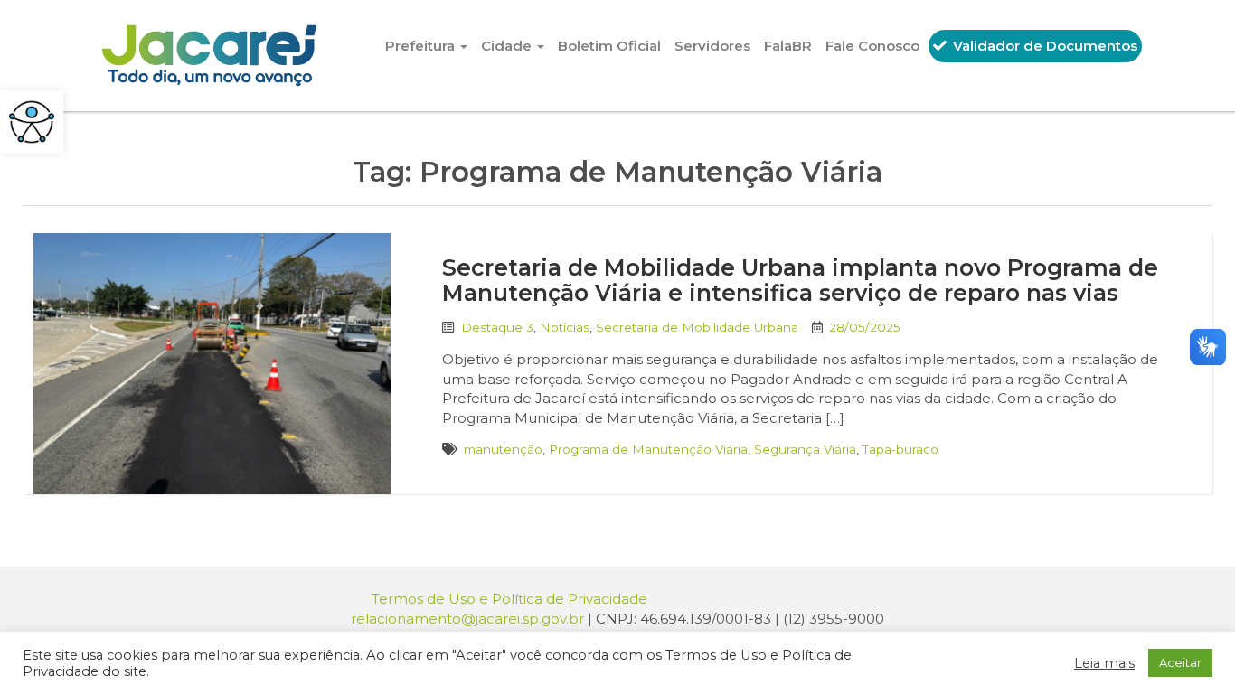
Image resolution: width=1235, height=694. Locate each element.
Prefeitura (421, 45)
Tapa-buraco (900, 449)
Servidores (712, 45)
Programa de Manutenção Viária (648, 449)
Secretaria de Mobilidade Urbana (697, 327)
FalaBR (788, 45)
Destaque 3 (497, 327)
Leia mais (1104, 663)
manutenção (503, 449)
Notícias (564, 327)
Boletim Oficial (609, 45)
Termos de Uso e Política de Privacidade (509, 598)
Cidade (508, 45)
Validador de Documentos (1043, 45)
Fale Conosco (872, 45)
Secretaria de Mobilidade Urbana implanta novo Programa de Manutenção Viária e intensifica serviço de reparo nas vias (800, 280)
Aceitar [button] (1180, 662)
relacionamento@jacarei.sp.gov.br (467, 618)
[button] (31, 122)
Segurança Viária (805, 449)
